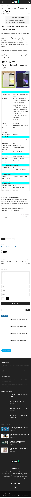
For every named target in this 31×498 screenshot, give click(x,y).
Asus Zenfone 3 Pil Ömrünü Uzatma (18, 340)
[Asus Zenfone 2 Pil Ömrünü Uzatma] (5, 329)
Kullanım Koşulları (15, 493)
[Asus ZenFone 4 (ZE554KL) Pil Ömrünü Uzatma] (5, 397)
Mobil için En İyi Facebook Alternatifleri (19, 408)
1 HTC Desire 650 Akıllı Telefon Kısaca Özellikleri (14, 20)
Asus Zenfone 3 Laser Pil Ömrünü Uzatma (19, 333)
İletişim (9, 493)
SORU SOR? (6, 350)
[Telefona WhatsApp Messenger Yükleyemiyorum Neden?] (5, 442)
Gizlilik (27, 493)
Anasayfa (4, 493)
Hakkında (22, 493)
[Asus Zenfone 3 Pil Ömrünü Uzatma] (5, 343)
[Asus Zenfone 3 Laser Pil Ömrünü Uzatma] (5, 336)
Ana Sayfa (3, 5)
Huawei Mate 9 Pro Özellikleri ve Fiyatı (23, 262)
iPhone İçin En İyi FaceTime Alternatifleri (19, 401)
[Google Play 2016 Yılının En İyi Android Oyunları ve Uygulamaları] (5, 429)
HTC (13, 239)
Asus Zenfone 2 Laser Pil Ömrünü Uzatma (19, 319)
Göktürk (4, 13)
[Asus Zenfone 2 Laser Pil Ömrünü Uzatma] (5, 322)
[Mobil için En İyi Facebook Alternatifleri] (5, 411)
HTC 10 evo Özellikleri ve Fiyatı (7, 262)
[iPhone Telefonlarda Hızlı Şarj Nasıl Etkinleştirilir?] (5, 418)
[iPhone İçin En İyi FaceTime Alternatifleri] (5, 404)
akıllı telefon (8, 239)
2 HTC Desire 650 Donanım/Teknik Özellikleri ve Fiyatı (15, 22)
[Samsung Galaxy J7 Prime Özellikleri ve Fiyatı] (4, 450)
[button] (29, 2)
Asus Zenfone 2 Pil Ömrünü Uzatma (18, 326)
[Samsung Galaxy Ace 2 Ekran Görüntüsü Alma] (5, 436)
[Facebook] (15, 487)
